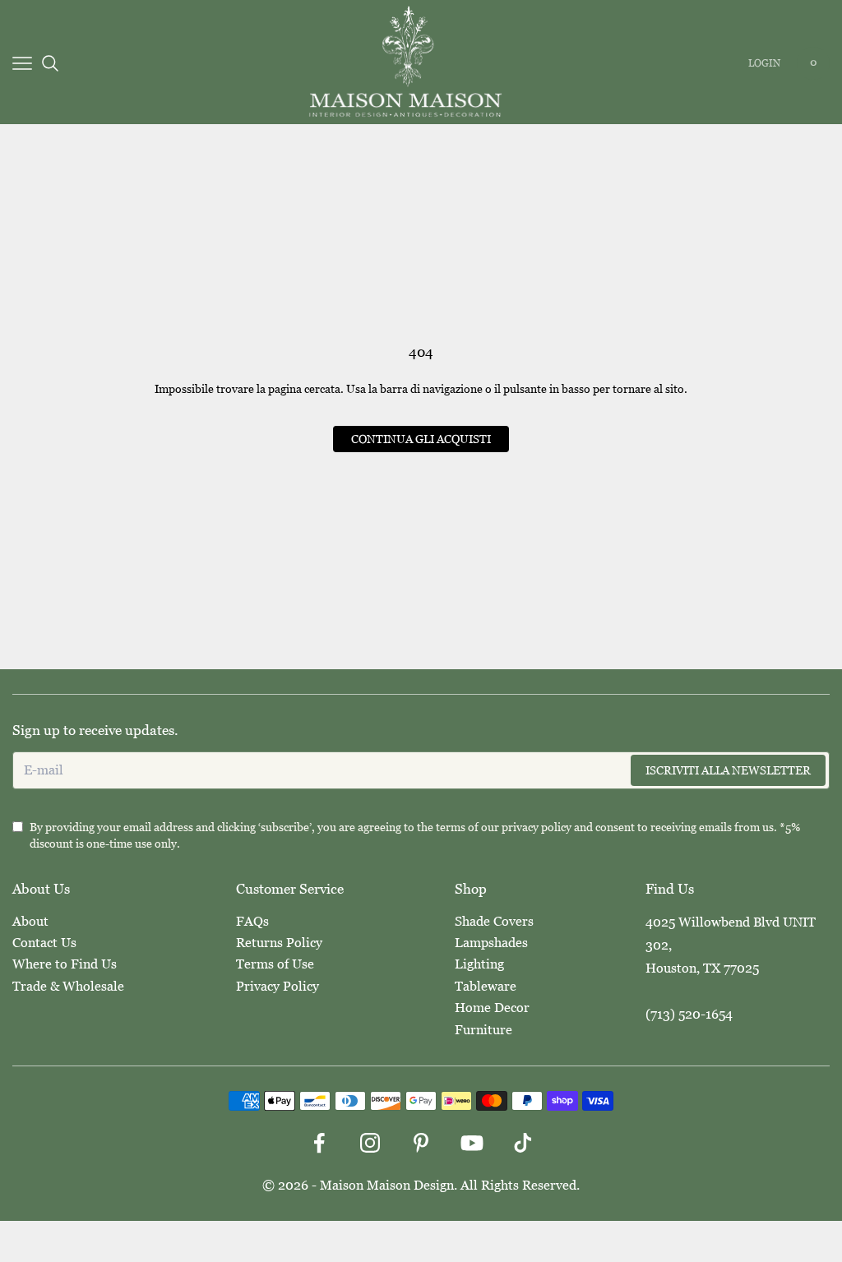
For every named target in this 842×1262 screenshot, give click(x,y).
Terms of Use (275, 964)
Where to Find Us (64, 964)
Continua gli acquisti (421, 439)
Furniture (483, 1030)
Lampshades (491, 942)
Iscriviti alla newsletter (728, 770)
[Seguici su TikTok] (523, 1142)
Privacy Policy (277, 986)
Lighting (479, 964)
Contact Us (44, 942)
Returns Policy (279, 942)
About (30, 921)
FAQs (252, 921)
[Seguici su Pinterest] (421, 1142)
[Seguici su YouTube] (472, 1142)
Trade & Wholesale (68, 986)
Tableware (485, 986)
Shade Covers (494, 921)
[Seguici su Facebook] (319, 1142)
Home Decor (492, 1007)
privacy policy (536, 827)
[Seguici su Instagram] (370, 1142)
